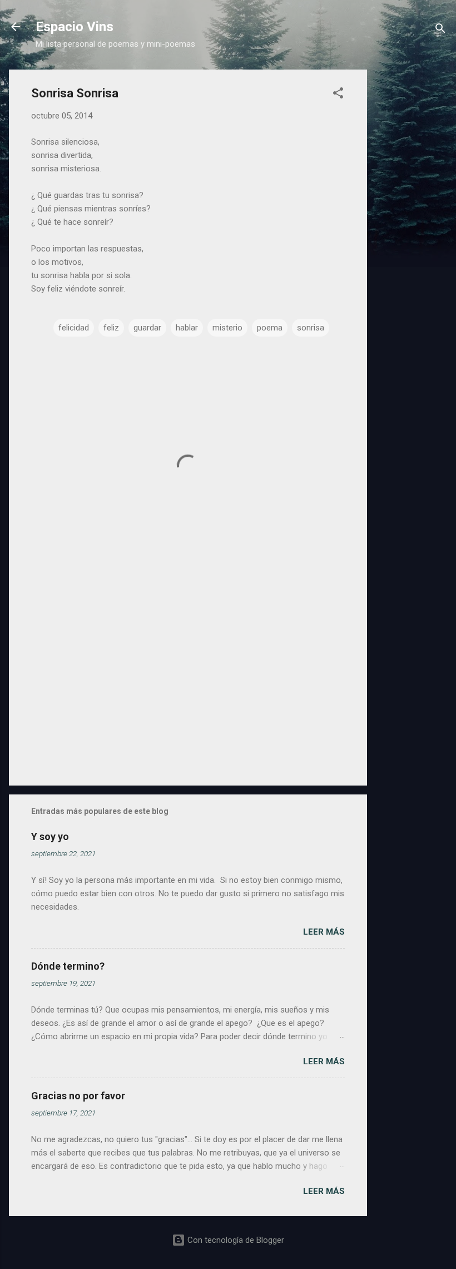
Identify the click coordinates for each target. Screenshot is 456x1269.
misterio (227, 328)
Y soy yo (50, 836)
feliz (111, 328)
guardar (147, 328)
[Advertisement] (411, 236)
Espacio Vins (74, 26)
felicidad (73, 328)
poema (269, 328)
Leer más (324, 932)
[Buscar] (440, 30)
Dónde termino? (68, 966)
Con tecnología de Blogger (234, 1240)
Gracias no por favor (78, 1096)
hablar (187, 328)
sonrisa (310, 328)
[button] (338, 94)
